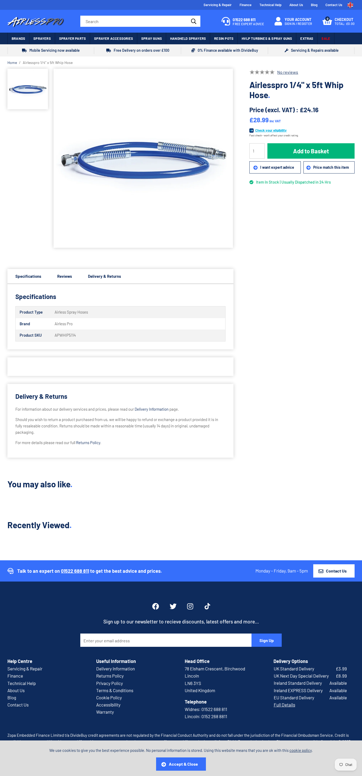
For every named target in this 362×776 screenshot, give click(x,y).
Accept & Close (183, 763)
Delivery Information (152, 409)
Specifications (28, 276)
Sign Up (266, 640)
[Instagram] (190, 606)
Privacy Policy (109, 683)
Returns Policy (88, 442)
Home (12, 62)
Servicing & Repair (218, 5)
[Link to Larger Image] (143, 158)
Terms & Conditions (114, 690)
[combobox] (140, 21)
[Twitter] (173, 606)
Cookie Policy (109, 697)
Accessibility (108, 704)
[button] (339, 21)
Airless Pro (35, 21)
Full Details (284, 704)
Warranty (105, 711)
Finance (245, 5)
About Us (296, 5)
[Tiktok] (207, 606)
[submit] (193, 21)
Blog (314, 5)
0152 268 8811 (214, 716)
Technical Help (270, 5)
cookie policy (300, 750)
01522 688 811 (75, 571)
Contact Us (333, 5)
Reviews (64, 276)
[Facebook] (155, 606)
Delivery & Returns (104, 276)
